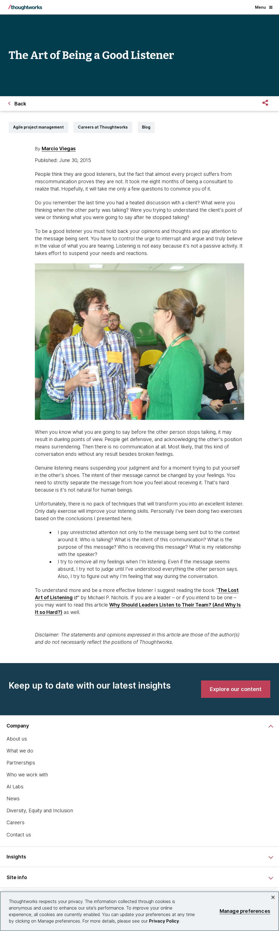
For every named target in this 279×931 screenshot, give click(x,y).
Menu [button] (260, 7)
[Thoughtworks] (25, 7)
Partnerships (21, 763)
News (13, 798)
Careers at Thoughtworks (103, 127)
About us (17, 739)
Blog (146, 127)
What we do (20, 751)
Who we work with (27, 774)
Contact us (19, 835)
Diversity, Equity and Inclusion (40, 810)
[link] (235, 689)
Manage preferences (245, 911)
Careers (16, 822)
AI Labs (15, 786)
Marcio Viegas (59, 148)
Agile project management (38, 127)
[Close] (273, 897)
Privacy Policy (164, 921)
